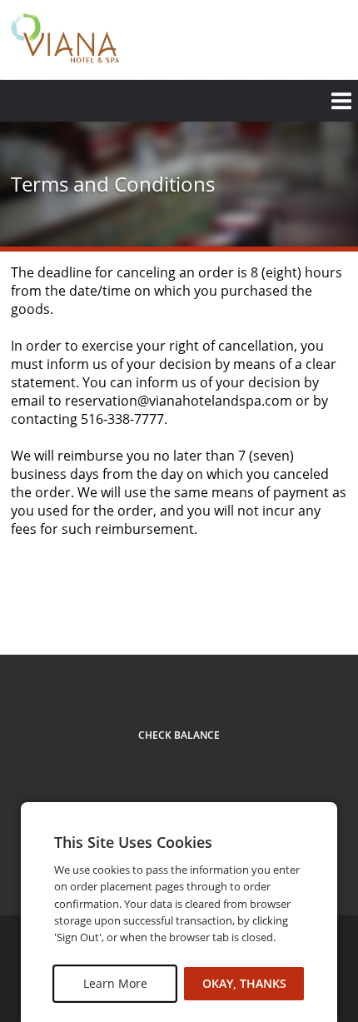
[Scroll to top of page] (326, 610)
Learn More (115, 983)
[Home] (65, 37)
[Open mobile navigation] (179, 101)
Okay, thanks (244, 983)
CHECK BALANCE (179, 735)
